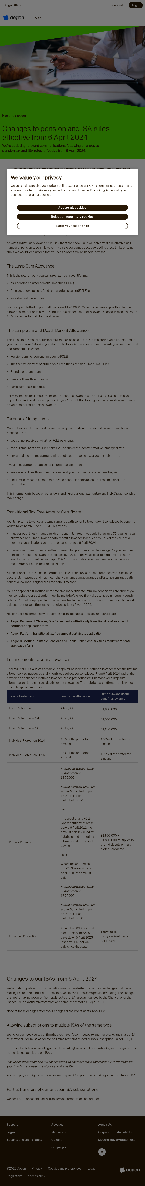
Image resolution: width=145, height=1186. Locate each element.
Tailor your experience (72, 226)
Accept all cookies (72, 207)
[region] (72, 202)
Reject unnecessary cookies (72, 217)
